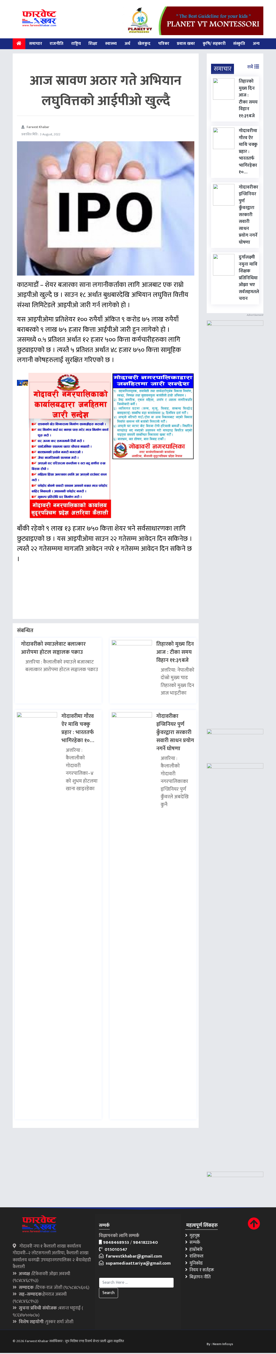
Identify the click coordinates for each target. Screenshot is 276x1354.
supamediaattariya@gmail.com (137, 1263)
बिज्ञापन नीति (199, 1277)
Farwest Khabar (38, 127)
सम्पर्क (193, 1242)
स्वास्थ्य (111, 43)
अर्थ (127, 43)
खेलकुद (144, 43)
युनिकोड (195, 1263)
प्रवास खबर (186, 43)
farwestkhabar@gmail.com (133, 1256)
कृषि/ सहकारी (214, 43)
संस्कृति (239, 43)
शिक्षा (92, 43)
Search (108, 1292)
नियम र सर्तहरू (200, 1270)
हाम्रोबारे (194, 1249)
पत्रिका (163, 43)
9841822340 (145, 1242)
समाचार (35, 43)
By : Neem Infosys (220, 1344)
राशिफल (195, 1256)
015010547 (114, 1249)
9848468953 (116, 1242)
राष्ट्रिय (76, 43)
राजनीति (56, 43)
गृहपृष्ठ (193, 1235)
